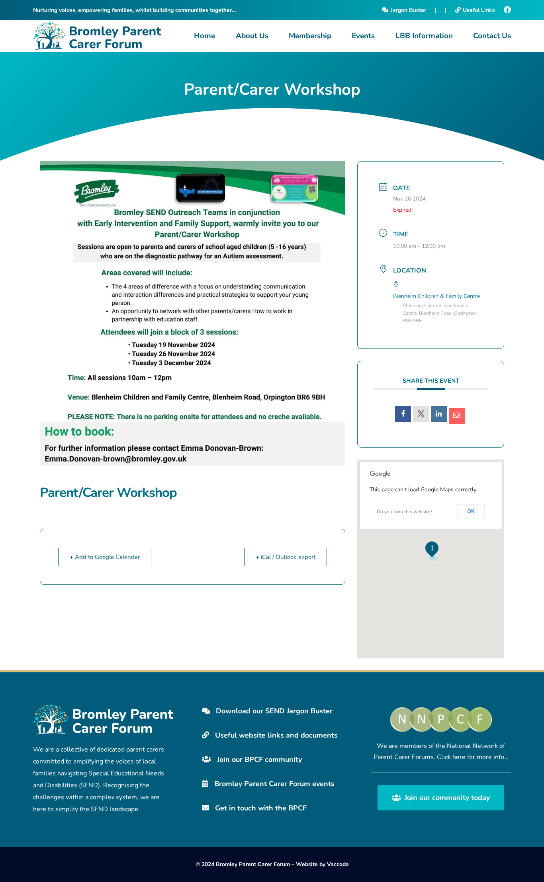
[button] (273, 36)
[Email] (457, 416)
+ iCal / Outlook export (285, 557)
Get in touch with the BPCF (260, 808)
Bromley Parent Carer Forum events (273, 784)
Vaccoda (338, 864)
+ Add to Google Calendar (105, 557)
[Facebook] (507, 10)
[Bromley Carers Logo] (97, 36)
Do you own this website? (404, 511)
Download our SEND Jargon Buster (273, 711)
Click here (451, 757)
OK (471, 511)
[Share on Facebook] (403, 414)
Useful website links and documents (275, 735)
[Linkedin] (439, 414)
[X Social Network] (421, 414)
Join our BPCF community (258, 759)
